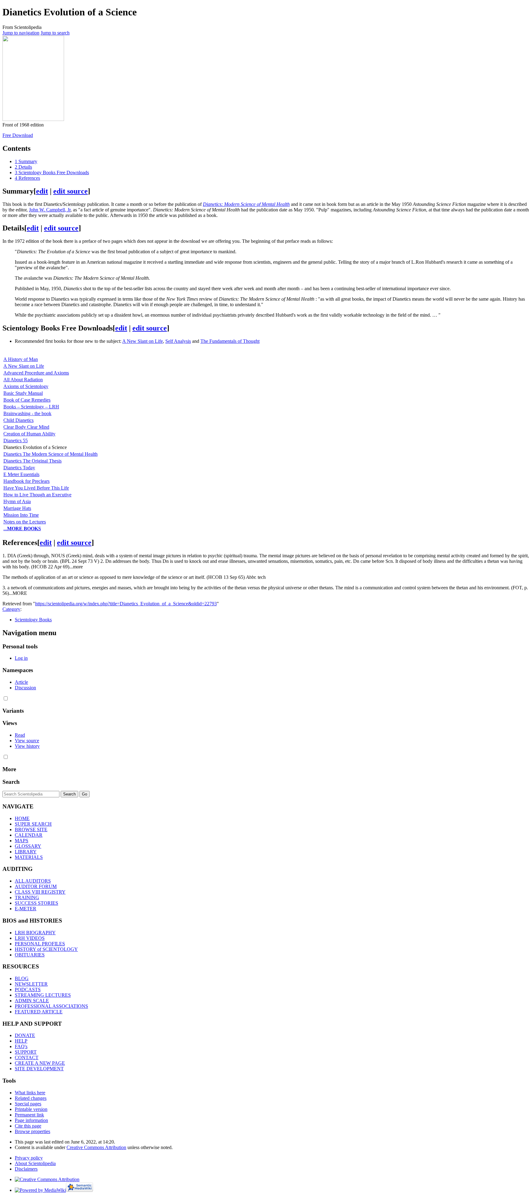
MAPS (21, 840)
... (22, 528)
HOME (22, 818)
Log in (21, 658)
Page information (31, 1120)
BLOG (22, 978)
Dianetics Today (19, 467)
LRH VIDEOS (30, 938)
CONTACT (26, 1057)
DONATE (25, 1035)
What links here (30, 1092)
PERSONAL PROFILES (40, 943)
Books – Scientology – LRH (31, 406)
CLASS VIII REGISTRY (40, 892)
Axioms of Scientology (25, 386)
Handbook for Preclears (26, 481)
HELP (21, 1041)
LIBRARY (26, 851)
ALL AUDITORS (33, 880)
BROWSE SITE (31, 829)
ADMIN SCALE (32, 1000)
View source (27, 740)
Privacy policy (29, 1157)
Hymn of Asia (17, 501)
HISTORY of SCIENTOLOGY (46, 949)
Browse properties (32, 1131)
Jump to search (55, 32)
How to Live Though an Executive (37, 494)
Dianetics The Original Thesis (32, 460)
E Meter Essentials (21, 474)
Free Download (17, 135)
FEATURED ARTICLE (38, 1011)
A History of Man (20, 359)
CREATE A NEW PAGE (40, 1063)
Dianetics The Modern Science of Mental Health (50, 454)
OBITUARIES (30, 954)
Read (20, 735)
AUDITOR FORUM (36, 886)
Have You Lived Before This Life (36, 488)
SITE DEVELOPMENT (39, 1068)
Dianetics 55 (15, 440)
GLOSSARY (28, 846)
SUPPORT (26, 1052)
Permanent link (29, 1114)
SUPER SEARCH (33, 824)
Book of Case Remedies (26, 400)
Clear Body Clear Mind (26, 427)
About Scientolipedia (35, 1163)
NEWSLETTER (31, 984)
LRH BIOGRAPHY (35, 932)
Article (21, 682)
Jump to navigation (20, 32)
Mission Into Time (21, 515)
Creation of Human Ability (29, 433)
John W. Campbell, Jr (50, 209)
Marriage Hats (17, 508)
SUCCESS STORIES (36, 903)
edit (42, 191)
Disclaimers (26, 1169)
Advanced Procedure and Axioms (36, 372)
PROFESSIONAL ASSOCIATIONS (51, 1006)
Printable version (31, 1109)
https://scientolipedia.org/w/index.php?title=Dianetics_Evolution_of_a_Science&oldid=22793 (126, 603)
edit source (70, 191)
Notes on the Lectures (24, 521)
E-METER (25, 908)
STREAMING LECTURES (43, 995)
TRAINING (27, 897)
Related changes (30, 1098)
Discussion (25, 687)
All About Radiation (23, 379)
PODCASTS (28, 989)
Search (11, 782)
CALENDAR (28, 835)
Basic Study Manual (23, 393)
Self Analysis (178, 341)
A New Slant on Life (142, 341)
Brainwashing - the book (27, 413)
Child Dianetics (18, 420)
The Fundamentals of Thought (230, 341)
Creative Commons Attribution (96, 1147)
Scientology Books (33, 619)
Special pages (28, 1103)
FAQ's (21, 1046)
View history (27, 746)
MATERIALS (29, 857)
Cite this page (28, 1125)
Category (11, 609)
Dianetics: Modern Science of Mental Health (246, 204)
